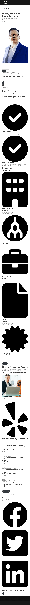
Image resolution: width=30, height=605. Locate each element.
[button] (3, 82)
